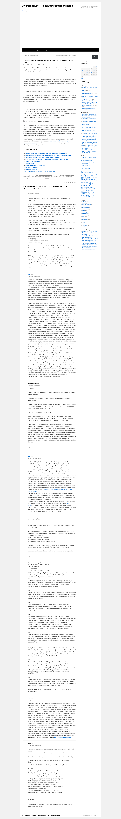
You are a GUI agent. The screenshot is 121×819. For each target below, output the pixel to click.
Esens (83, 174)
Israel (94, 177)
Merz (86, 182)
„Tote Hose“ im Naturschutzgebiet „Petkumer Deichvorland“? (42, 157)
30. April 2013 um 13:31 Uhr (34, 458)
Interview (89, 177)
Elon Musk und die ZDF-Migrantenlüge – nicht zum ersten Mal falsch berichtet (89, 147)
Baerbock (84, 159)
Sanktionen (84, 188)
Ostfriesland (87, 184)
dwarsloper (86, 169)
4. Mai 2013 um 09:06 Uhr (34, 195)
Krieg (91, 179)
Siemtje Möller (91, 188)
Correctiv (92, 163)
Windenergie (87, 195)
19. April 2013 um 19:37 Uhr (34, 700)
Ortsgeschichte (85, 219)
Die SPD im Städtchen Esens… (88, 108)
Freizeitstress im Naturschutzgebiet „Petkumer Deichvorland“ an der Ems (66, 56)
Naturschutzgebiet (41, 176)
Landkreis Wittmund (85, 180)
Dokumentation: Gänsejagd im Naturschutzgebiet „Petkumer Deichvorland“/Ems (48, 155)
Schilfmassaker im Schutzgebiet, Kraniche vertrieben (40, 171)
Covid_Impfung (85, 207)
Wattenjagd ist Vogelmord (32, 161)
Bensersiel (89, 159)
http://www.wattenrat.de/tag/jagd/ (62, 737)
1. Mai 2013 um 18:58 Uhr (34, 276)
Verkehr (84, 222)
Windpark (93, 197)
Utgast (83, 193)
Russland (85, 185)
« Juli (82, 78)
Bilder (83, 203)
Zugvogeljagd (69, 176)
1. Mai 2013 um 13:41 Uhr (34, 385)
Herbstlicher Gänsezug (31, 167)
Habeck (94, 174)
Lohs (83, 126)
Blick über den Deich (86, 204)
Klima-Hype (84, 212)
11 (84, 70)
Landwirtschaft (93, 180)
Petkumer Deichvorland (51, 176)
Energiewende (89, 172)
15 (94, 70)
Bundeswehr (90, 160)
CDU (92, 162)
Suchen (95, 57)
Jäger (64, 175)
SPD (84, 190)
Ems (83, 172)
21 (91, 72)
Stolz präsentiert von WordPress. (89, 815)
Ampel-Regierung (91, 157)
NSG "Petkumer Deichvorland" (45, 175)
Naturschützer (34, 176)
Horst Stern (52, 50)
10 (82, 70)
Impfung (83, 177)
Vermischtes (84, 223)
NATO (91, 182)
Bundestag (84, 160)
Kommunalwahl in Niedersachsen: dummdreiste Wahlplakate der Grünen (89, 123)
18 (84, 72)
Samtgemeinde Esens (87, 187)
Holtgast (87, 175)
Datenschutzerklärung (33, 50)
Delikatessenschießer (31, 169)
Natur (37, 175)
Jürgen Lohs (84, 114)
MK (43, 64)
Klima (84, 179)
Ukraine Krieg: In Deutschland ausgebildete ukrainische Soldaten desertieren (89, 89)
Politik (83, 221)
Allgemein (84, 201)
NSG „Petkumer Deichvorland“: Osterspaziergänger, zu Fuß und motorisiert (46, 159)
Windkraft (85, 197)
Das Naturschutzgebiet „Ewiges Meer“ (36, 165)
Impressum (59, 50)
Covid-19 (90, 165)
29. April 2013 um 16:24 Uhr (34, 519)
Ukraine (85, 192)
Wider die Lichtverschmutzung (30, 55)
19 (87, 72)
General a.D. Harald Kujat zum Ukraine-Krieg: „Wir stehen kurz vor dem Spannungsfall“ (89, 142)
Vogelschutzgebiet (61, 176)
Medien (83, 182)
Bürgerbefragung (85, 162)
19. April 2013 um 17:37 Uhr (34, 745)
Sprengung (90, 190)
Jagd (61, 175)
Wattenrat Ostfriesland (69, 50)
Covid (83, 165)
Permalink (47, 178)
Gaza (88, 174)
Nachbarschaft (85, 215)
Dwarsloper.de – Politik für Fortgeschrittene (47, 5)
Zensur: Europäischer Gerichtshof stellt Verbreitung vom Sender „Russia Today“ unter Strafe (89, 130)
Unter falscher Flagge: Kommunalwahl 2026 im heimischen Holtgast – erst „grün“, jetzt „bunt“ (90, 98)
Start (25, 50)
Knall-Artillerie (29, 163)
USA (93, 192)
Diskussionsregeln (44, 50)
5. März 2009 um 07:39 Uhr (34, 801)
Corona (85, 163)
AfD (84, 157)
